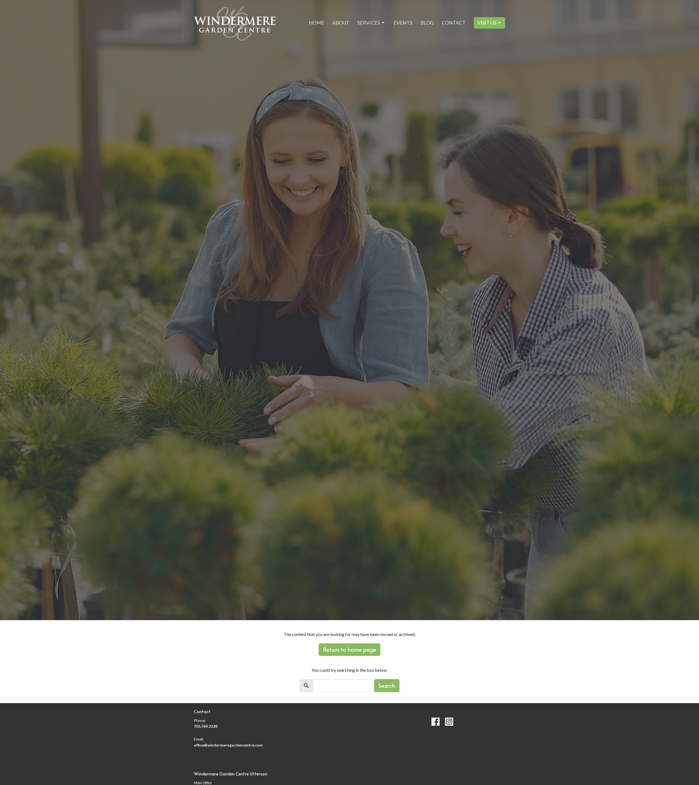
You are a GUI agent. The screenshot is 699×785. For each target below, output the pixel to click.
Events (402, 23)
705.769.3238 (205, 726)
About (340, 23)
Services (368, 23)
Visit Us (486, 23)
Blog (427, 23)
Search (386, 685)
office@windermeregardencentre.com (228, 745)
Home (316, 23)
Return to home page (349, 649)
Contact (454, 23)
